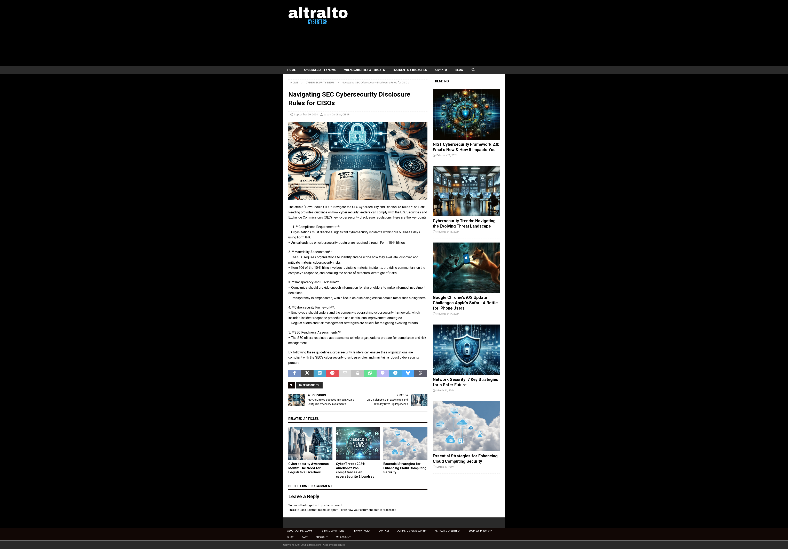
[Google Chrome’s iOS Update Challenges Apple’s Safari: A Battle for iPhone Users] (466, 268)
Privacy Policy (362, 531)
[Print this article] (357, 373)
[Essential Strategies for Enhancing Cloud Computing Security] (405, 443)
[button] (473, 70)
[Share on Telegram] (395, 373)
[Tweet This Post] (307, 373)
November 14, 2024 (447, 313)
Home (291, 70)
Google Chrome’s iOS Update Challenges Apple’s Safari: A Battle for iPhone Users (465, 303)
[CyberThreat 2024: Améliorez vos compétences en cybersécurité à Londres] (358, 443)
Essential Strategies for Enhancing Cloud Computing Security (404, 468)
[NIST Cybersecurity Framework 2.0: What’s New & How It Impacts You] (466, 114)
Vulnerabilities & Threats (364, 70)
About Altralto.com (299, 531)
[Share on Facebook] (294, 373)
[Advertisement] (430, 33)
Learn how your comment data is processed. (368, 509)
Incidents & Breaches (410, 70)
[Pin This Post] (332, 373)
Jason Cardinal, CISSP (336, 114)
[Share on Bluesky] (408, 373)
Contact (384, 531)
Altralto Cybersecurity (412, 531)
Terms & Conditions (332, 531)
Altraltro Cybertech (447, 531)
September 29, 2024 (306, 114)
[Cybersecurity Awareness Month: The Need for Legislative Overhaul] (310, 443)
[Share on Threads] (420, 373)
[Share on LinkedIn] (320, 373)
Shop (290, 537)
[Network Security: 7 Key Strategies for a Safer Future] (466, 350)
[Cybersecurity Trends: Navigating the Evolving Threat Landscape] (466, 191)
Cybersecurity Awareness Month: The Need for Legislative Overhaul (308, 468)
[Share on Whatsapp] (370, 373)
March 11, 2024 (445, 390)
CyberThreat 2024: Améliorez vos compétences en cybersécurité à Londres (355, 470)
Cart (305, 537)
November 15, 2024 (447, 231)
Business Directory (480, 531)
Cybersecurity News (320, 70)
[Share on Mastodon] (383, 373)
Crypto (441, 70)
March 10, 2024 (445, 466)
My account (343, 537)
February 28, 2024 (446, 155)
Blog (459, 70)
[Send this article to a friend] (345, 373)
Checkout (322, 537)
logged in (311, 505)
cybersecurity (309, 385)
